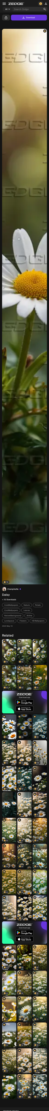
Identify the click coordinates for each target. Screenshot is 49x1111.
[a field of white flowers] (40, 907)
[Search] (45, 9)
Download (30, 17)
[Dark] (9, 804)
